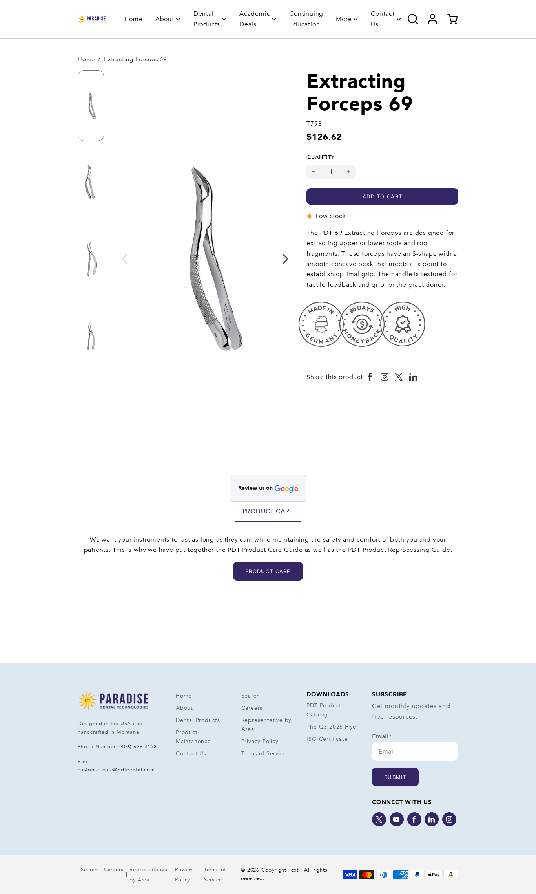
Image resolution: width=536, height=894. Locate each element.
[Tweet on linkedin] (413, 377)
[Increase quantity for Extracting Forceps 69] (348, 172)
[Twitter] (379, 819)
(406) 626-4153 (138, 746)
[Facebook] (414, 819)
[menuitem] (133, 19)
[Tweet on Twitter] (399, 377)
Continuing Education (306, 18)
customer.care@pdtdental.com (116, 769)
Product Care (268, 511)
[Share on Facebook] (370, 377)
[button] (168, 19)
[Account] (432, 19)
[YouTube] (397, 819)
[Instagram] (449, 819)
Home (133, 19)
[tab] (268, 511)
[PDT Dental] (92, 19)
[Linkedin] (432, 819)
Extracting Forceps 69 (135, 59)
